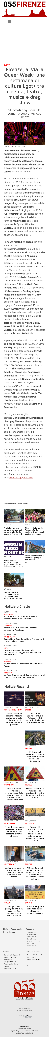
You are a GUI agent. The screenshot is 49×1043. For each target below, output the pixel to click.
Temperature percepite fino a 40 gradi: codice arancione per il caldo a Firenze (14, 910)
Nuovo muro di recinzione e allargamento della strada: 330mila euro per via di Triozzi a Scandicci (14, 794)
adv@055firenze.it (10, 962)
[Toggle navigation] (9, 21)
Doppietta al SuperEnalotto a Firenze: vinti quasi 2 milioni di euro (24, 640)
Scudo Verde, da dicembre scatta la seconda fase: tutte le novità (20, 617)
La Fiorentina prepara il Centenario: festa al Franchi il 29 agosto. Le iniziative (24, 676)
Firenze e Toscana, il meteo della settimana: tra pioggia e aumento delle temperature (22, 652)
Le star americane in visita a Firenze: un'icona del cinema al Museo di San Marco (14, 872)
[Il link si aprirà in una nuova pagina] (28, 1016)
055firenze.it (24, 1026)
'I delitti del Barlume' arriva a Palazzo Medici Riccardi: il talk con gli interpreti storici (35, 717)
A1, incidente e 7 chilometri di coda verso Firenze (23, 664)
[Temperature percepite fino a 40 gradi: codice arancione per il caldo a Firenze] (14, 892)
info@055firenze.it (10, 957)
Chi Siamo (30, 966)
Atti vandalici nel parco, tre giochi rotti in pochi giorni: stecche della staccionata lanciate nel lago (35, 873)
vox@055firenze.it (10, 968)
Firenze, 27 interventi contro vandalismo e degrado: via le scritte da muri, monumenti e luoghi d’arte (35, 833)
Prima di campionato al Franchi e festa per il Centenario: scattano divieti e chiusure (14, 831)
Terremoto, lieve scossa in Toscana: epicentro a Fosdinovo (20, 629)
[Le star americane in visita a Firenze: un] (14, 853)
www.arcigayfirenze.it (21, 477)
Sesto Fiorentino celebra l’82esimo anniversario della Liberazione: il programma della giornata (14, 719)
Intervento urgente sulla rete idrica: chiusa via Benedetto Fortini (35, 909)
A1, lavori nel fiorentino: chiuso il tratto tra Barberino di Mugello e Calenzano (35, 756)
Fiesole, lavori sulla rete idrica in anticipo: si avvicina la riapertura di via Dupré (35, 792)
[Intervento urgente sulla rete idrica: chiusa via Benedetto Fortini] (35, 892)
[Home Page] (24, 8)
